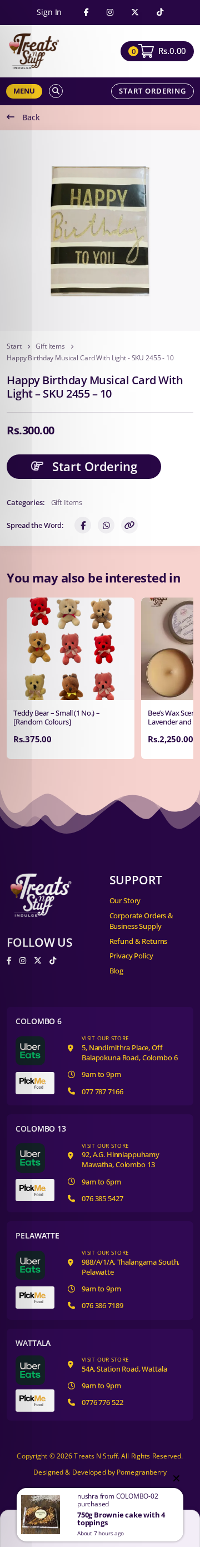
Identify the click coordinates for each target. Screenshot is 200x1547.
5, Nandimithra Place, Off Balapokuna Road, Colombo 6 (129, 1048)
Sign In (49, 12)
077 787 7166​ (102, 1091)
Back (30, 117)
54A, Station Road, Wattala (124, 1364)
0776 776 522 (102, 1402)
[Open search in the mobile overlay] (56, 91)
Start (14, 346)
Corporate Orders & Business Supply (141, 921)
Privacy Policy (131, 956)
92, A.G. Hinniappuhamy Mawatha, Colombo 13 (120, 1156)
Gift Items (50, 346)
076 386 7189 (102, 1305)
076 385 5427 (102, 1198)
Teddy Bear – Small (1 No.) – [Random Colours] (56, 717)
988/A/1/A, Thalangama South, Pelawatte (130, 1263)
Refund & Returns (138, 941)
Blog (116, 971)
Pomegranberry (142, 1472)
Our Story (125, 900)
